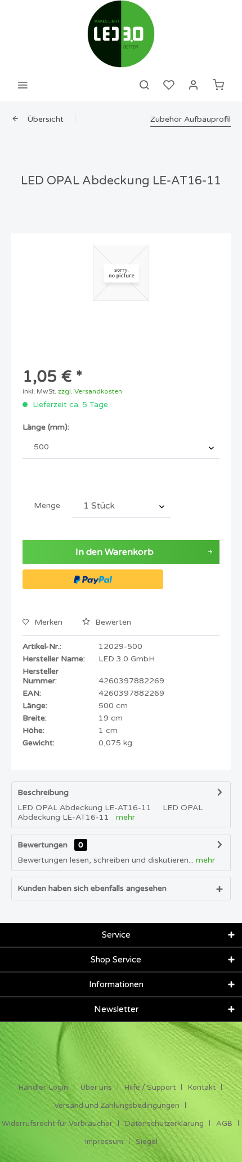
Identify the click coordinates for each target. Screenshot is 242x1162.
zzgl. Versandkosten (90, 391)
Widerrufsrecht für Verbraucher (57, 1123)
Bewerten (112, 622)
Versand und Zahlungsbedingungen (117, 1105)
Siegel (147, 1141)
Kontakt (202, 1087)
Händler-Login (43, 1087)
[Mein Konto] (193, 84)
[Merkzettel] (169, 84)
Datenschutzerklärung (164, 1123)
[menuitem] (22, 84)
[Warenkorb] (218, 84)
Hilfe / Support (150, 1087)
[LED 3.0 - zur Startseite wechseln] (121, 34)
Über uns (96, 1087)
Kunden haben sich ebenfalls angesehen (92, 888)
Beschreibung (43, 792)
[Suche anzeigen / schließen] (144, 84)
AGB (224, 1123)
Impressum (104, 1141)
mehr (125, 817)
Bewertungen (42, 845)
